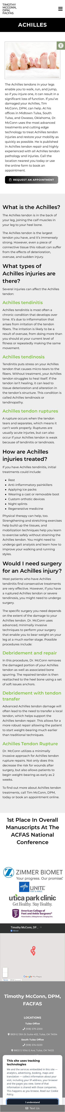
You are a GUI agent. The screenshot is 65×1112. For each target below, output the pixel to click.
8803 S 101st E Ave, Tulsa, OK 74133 (34, 1050)
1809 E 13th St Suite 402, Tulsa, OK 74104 (33, 1034)
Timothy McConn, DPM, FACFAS (9, 9)
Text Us (34, 1108)
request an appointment (33, 179)
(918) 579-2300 (34, 1028)
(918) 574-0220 (34, 1044)
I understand (32, 1102)
